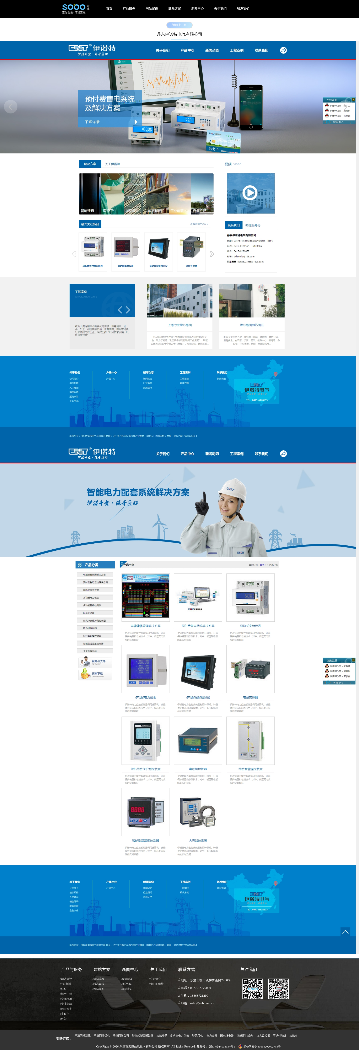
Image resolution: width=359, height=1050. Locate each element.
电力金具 (212, 1035)
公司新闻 (127, 979)
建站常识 (127, 989)
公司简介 (155, 979)
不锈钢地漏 (279, 1035)
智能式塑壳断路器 (143, 1035)
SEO (63, 989)
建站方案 (174, 8)
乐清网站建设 (83, 1035)
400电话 (65, 984)
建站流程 (98, 979)
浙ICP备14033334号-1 (222, 1046)
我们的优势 (156, 984)
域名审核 (98, 984)
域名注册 (66, 993)
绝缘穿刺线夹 (245, 1035)
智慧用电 (197, 1035)
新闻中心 (197, 8)
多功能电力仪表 (179, 1035)
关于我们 (220, 8)
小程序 (64, 1013)
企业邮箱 (66, 1003)
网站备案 (98, 989)
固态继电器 (227, 1035)
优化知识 (127, 984)
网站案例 (152, 8)
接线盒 (293, 1035)
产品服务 (129, 8)
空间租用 (66, 998)
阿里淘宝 (66, 1008)
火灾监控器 (263, 1035)
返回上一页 (179, 25)
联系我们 (243, 8)
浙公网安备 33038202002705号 (262, 1046)
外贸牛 (64, 1018)
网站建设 (66, 979)
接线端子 (161, 1035)
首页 (109, 8)
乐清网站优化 (102, 1035)
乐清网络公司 (121, 1035)
